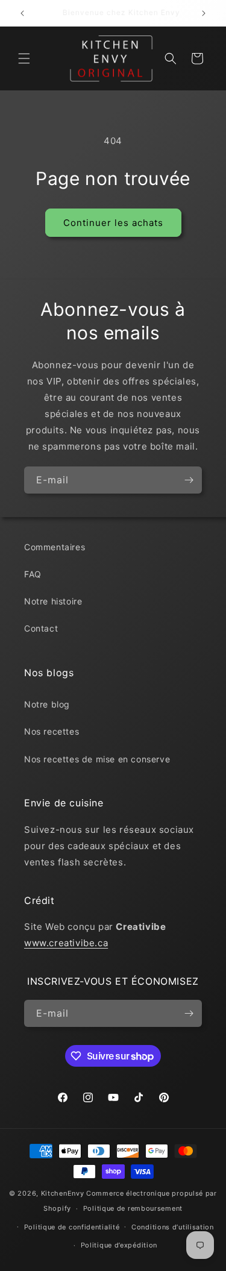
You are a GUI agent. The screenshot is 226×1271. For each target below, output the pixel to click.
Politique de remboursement (133, 1208)
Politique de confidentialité (72, 1227)
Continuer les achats (113, 222)
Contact (41, 628)
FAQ (33, 574)
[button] (24, 58)
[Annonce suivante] (203, 13)
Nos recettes (51, 731)
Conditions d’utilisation (172, 1227)
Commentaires (54, 547)
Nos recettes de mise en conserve (97, 759)
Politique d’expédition (119, 1245)
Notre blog (47, 704)
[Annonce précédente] (22, 13)
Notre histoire (53, 601)
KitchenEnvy (62, 1193)
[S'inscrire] (188, 480)
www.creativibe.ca (66, 943)
